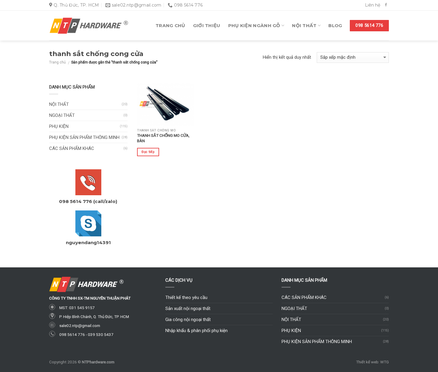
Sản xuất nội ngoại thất (187, 308)
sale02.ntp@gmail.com (79, 325)
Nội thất (304, 25)
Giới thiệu (206, 25)
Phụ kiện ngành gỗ (254, 25)
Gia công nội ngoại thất (188, 319)
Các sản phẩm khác (71, 148)
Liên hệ (372, 5)
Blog (335, 25)
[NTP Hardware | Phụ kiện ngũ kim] (88, 26)
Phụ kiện (59, 126)
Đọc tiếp (148, 152)
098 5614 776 (72, 334)
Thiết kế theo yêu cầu (186, 297)
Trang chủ (170, 25)
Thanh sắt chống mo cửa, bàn (163, 138)
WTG (384, 361)
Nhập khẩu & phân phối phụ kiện (196, 330)
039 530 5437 (101, 334)
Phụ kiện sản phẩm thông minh (84, 137)
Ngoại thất (62, 115)
